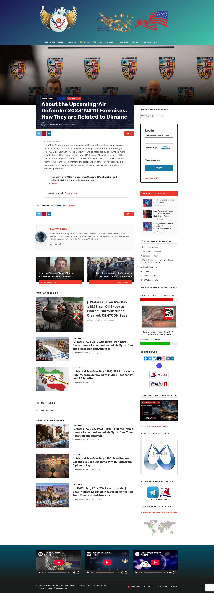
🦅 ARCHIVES (122, 42)
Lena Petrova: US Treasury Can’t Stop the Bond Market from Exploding (164, 213)
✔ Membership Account (149, 247)
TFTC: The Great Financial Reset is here (163, 201)
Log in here (72, 193)
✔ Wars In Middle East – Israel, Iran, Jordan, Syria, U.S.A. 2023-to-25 (157, 261)
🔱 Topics (84, 42)
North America (74, 98)
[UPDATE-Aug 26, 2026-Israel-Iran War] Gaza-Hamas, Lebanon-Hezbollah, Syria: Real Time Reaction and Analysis (103, 492)
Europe (61, 98)
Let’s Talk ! (144, 271)
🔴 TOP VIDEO (134, 587)
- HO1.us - (50, 585)
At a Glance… (147, 587)
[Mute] (74, 572)
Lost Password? (151, 178)
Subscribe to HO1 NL (148, 276)
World (110, 42)
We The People (56, 42)
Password (149, 148)
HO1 (46, 42)
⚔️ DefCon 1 (98, 42)
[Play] (39, 572)
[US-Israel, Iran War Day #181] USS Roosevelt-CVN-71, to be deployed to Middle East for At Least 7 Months (103, 375)
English (149, 116)
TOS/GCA (173, 587)
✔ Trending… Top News (149, 256)
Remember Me (153, 160)
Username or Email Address (157, 135)
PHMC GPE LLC (70, 585)
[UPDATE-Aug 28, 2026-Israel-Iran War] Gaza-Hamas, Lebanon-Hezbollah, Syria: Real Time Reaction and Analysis (103, 345)
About (135, 42)
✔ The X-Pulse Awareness (150, 252)
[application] (58, 562)
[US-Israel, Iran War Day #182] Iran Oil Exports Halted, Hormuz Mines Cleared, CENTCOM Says (107, 308)
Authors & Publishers (148, 267)
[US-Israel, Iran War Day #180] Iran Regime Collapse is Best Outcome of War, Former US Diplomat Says (102, 462)
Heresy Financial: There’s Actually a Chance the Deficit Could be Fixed (163, 226)
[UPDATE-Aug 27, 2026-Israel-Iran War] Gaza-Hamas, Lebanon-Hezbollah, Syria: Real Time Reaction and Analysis (103, 432)
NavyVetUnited (55, 124)
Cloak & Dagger (48, 98)
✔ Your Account (149, 42)
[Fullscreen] (78, 572)
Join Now (53, 183)
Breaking (71, 42)
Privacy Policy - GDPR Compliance (154, 426)
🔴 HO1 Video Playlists (149, 280)
